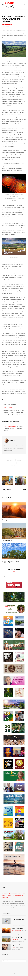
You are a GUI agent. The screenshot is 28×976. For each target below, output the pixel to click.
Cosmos (19, 460)
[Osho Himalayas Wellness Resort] (14, 708)
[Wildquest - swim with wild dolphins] (8, 815)
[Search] (23, 4)
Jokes (13, 947)
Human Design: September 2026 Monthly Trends (10, 562)
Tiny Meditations (16, 930)
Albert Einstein (10, 460)
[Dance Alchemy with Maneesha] (14, 780)
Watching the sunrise (7, 520)
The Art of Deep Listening (6, 490)
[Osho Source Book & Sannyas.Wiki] (19, 768)
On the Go (15, 939)
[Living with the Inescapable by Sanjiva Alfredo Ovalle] (19, 720)
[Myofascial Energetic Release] (19, 851)
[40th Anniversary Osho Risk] (14, 649)
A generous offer (16, 945)
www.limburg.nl (8, 407)
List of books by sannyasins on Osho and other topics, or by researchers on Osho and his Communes (13, 895)
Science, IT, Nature (7, 24)
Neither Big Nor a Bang (10, 426)
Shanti (12, 440)
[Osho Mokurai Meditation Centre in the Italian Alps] (19, 625)
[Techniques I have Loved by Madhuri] (14, 791)
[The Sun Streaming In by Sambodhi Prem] (14, 756)
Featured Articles (10, 463)
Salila (24, 489)
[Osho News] (10, 4)
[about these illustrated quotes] (14, 874)
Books (14, 923)
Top (14, 973)
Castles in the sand (7, 540)
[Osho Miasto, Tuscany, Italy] (14, 732)
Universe (13, 465)
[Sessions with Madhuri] (14, 685)
